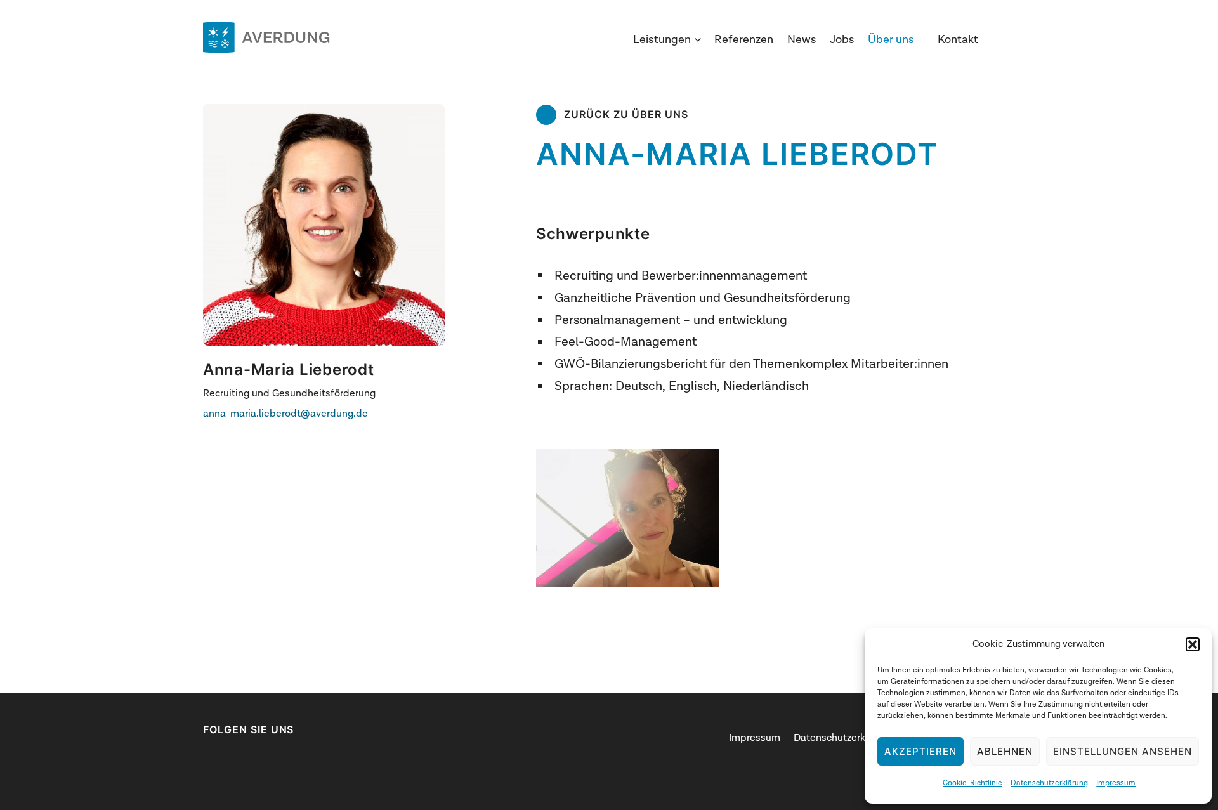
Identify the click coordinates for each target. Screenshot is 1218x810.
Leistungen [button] (662, 39)
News (801, 39)
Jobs (842, 39)
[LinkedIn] (209, 756)
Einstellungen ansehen (1122, 751)
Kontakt (958, 39)
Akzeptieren (920, 751)
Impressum (1116, 782)
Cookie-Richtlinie (972, 782)
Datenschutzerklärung (1049, 782)
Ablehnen (1005, 751)
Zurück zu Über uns (626, 114)
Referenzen (743, 39)
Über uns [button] (891, 39)
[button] (1192, 644)
